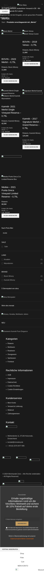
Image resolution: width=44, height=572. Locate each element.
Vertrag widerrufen (10, 549)
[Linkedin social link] (24, 1)
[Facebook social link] (19, 1)
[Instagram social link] (22, 1)
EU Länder (19, 11)
